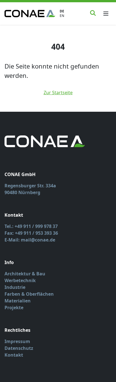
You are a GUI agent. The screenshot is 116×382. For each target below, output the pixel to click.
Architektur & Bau (25, 274)
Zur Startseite (58, 92)
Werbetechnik (20, 280)
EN (62, 16)
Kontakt (14, 355)
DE (62, 11)
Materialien (18, 301)
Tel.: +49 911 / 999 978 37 (31, 226)
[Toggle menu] (105, 13)
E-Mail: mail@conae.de (30, 240)
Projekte (14, 307)
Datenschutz (19, 348)
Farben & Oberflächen (29, 294)
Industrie (15, 287)
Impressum (17, 341)
